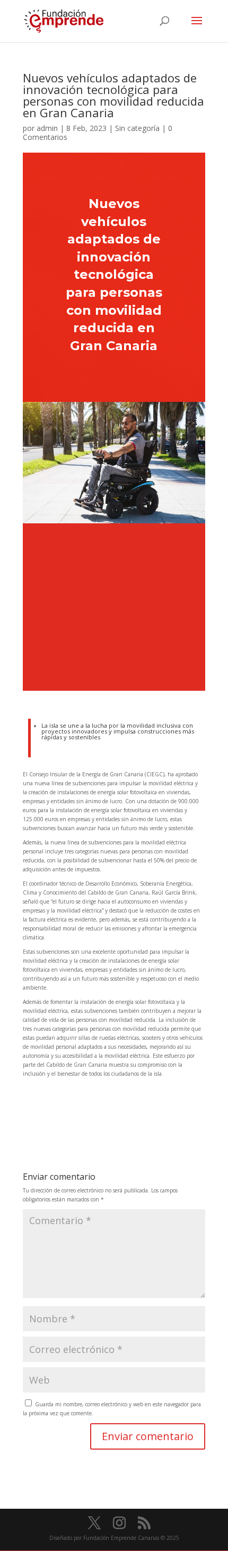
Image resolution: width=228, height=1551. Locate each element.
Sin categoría (137, 128)
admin (47, 128)
